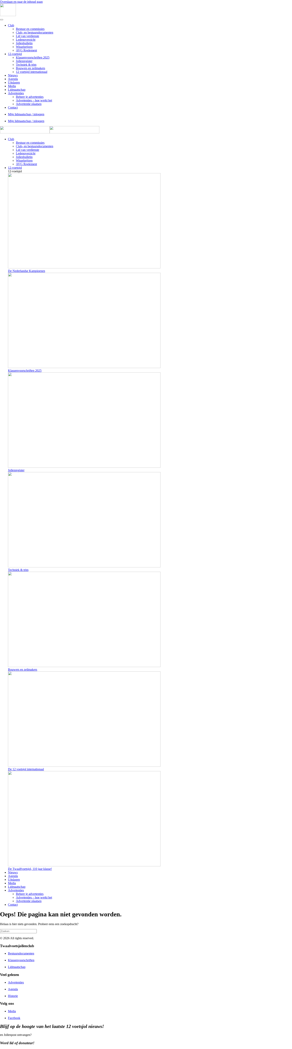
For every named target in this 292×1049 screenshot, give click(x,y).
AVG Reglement (26, 50)
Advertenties (16, 93)
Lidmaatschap (16, 89)
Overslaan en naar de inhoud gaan (21, 1)
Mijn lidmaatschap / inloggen (26, 114)
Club (11, 25)
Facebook (14, 1018)
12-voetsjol (15, 54)
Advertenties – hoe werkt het (34, 100)
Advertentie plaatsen (29, 104)
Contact (13, 107)
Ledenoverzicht (25, 39)
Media (12, 86)
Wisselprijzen (24, 46)
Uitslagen (14, 82)
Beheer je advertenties (30, 96)
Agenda (13, 79)
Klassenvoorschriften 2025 (32, 57)
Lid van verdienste (27, 36)
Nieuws (13, 75)
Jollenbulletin (24, 43)
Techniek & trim (26, 64)
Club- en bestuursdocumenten (34, 32)
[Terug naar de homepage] (8, 15)
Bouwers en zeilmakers (30, 68)
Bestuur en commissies (30, 29)
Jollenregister (24, 61)
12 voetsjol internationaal (31, 71)
